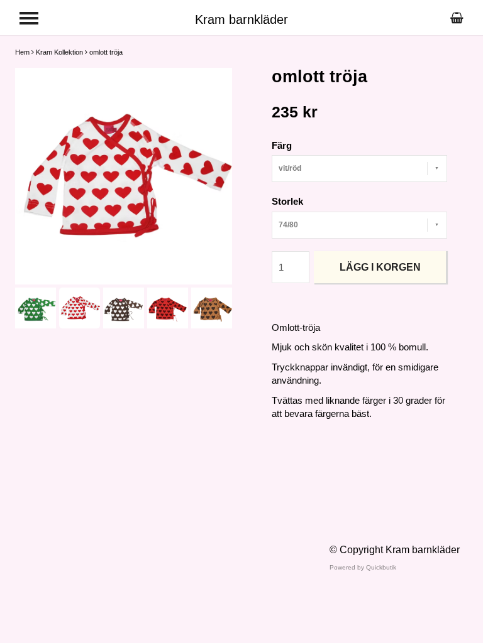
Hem (22, 52)
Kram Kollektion (59, 52)
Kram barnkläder (241, 19)
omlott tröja (106, 52)
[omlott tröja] (123, 176)
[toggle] (28, 18)
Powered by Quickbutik (363, 567)
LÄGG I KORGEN (380, 267)
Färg (282, 145)
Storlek (287, 201)
